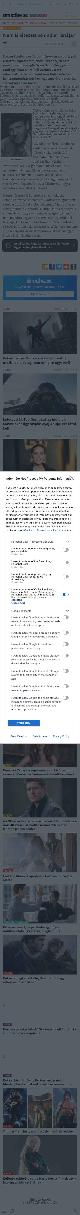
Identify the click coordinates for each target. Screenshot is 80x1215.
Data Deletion (19, 736)
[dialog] (40, 607)
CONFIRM (24, 723)
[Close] (72, 478)
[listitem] (40, 541)
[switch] (66, 550)
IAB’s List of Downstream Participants (44, 530)
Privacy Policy (61, 736)
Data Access (40, 736)
